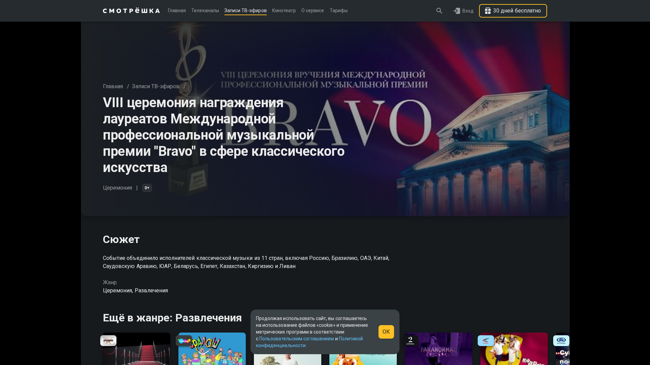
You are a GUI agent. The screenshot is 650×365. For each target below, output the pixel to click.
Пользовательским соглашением (296, 338)
